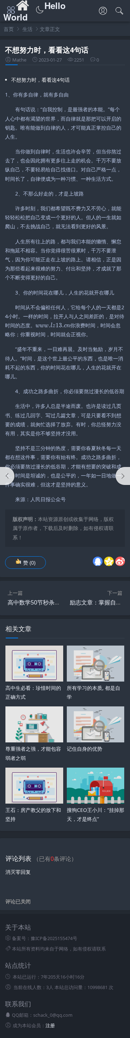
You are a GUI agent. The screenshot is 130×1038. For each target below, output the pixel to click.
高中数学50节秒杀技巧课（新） (48, 602)
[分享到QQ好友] (98, 561)
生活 (27, 29)
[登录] (103, 11)
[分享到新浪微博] (120, 561)
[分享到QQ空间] (109, 561)
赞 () (29, 562)
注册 (50, 1026)
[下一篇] (123, 476)
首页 (9, 29)
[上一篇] (7, 476)
